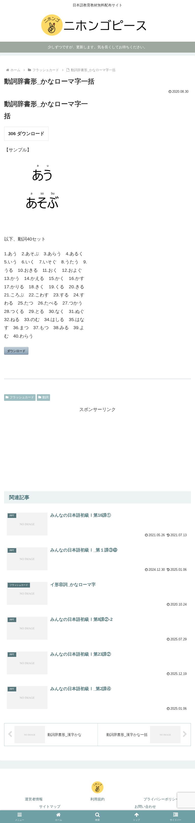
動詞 (45, 397)
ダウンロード (16, 351)
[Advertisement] (97, 449)
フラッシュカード (22, 397)
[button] (180, 805)
